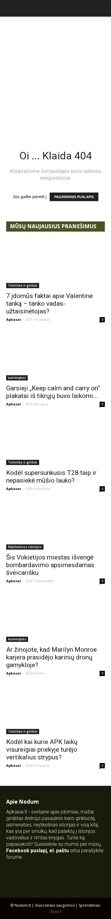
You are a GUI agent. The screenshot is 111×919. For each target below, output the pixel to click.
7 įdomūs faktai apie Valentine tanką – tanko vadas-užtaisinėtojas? (49, 303)
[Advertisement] (55, 75)
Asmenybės (17, 639)
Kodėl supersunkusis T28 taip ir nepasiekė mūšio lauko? (51, 476)
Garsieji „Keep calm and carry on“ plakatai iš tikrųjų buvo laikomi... (53, 392)
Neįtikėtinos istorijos (25, 547)
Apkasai (13, 319)
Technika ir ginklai (22, 285)
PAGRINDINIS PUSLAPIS (74, 197)
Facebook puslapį (26, 850)
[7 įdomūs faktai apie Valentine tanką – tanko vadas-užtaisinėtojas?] (55, 264)
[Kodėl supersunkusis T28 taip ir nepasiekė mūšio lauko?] (55, 440)
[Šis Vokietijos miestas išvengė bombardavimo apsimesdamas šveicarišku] (55, 525)
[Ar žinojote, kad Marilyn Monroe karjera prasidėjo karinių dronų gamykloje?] (55, 617)
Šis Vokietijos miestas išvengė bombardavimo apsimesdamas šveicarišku (50, 565)
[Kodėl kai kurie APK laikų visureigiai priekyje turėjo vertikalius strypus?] (55, 710)
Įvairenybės (17, 378)
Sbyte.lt (55, 911)
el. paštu (59, 850)
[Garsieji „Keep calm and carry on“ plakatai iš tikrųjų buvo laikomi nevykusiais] (55, 356)
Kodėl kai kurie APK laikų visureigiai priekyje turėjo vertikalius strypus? (42, 749)
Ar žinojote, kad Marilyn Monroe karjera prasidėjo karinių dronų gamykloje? (51, 657)
